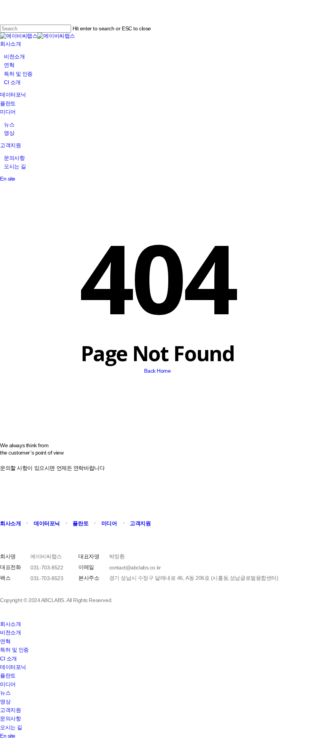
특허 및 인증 (14, 650)
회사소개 (10, 624)
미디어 (8, 684)
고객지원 (10, 710)
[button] (12, 523)
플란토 (8, 675)
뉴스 (5, 693)
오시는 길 (11, 727)
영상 (5, 702)
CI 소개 (8, 658)
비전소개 (10, 632)
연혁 (5, 641)
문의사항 (10, 718)
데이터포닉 (13, 667)
